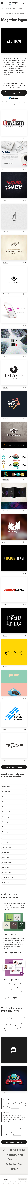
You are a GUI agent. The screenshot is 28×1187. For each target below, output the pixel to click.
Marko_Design (6, 294)
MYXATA (5, 387)
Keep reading (15, 1107)
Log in (25, 3)
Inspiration (8, 8)
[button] (26, 1176)
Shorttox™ (5, 418)
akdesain (5, 573)
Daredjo (5, 635)
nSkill (4, 200)
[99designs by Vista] (13, 3)
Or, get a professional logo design (14, 102)
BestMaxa (5, 262)
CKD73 (5, 760)
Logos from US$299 (11, 998)
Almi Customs (6, 510)
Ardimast (25, 55)
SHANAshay (6, 479)
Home (3, 8)
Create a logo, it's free (11, 953)
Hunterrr (5, 325)
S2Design (5, 450)
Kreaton (5, 729)
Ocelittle (4, 1092)
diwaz (4, 138)
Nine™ (4, 666)
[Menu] (2, 3)
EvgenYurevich (6, 542)
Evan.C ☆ (5, 356)
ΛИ (3, 1063)
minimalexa (5, 231)
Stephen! (5, 169)
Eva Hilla (5, 698)
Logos (14, 8)
